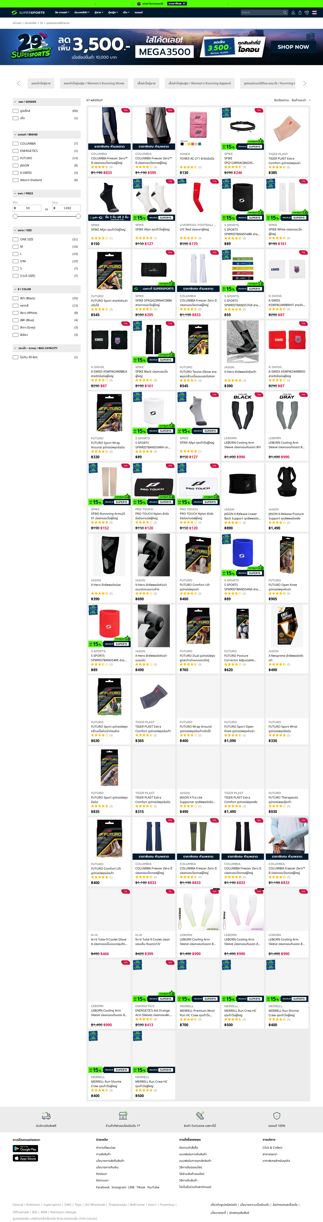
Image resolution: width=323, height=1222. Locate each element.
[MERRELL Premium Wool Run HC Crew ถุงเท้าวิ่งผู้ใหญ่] (198, 980)
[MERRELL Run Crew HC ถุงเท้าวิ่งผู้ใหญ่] (243, 980)
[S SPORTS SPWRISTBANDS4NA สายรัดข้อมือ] (243, 555)
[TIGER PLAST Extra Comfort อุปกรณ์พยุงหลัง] (243, 767)
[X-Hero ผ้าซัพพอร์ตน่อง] (109, 555)
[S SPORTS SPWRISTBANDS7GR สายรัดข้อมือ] (243, 270)
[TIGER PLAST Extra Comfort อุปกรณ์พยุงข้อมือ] (154, 767)
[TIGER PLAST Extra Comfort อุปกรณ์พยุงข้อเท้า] (154, 696)
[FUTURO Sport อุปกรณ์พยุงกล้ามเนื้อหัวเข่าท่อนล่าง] (109, 696)
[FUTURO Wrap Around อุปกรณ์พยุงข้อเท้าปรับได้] (198, 696)
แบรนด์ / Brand (28, 135)
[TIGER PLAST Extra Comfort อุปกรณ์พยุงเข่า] (287, 128)
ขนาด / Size (25, 230)
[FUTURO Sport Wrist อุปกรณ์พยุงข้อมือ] (287, 696)
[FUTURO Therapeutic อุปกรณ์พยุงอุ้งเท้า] (287, 767)
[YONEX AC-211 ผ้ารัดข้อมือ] (198, 128)
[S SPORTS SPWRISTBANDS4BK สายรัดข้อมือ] (243, 199)
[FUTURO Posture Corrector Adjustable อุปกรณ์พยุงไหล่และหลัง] (243, 626)
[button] (292, 100)
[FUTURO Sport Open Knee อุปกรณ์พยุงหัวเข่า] (243, 696)
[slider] (15, 216)
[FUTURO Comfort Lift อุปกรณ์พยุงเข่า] (198, 555)
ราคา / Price (25, 193)
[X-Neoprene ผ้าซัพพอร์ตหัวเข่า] (287, 626)
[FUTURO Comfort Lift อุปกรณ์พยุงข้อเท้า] (109, 838)
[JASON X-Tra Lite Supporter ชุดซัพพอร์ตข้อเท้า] (198, 767)
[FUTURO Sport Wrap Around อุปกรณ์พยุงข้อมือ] (109, 412)
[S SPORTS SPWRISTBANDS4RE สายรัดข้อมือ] (109, 626)
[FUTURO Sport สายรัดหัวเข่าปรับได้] (109, 270)
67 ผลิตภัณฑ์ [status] (94, 100)
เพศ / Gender (27, 102)
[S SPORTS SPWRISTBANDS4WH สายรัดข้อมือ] (154, 412)
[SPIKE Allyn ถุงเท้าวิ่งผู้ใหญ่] (109, 199)
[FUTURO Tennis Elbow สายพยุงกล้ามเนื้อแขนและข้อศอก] (198, 341)
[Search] (285, 13)
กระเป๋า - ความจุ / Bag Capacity (38, 348)
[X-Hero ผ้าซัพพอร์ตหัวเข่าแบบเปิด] (154, 626)
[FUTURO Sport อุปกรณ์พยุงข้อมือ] (109, 767)
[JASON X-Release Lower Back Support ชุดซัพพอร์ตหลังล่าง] (243, 484)
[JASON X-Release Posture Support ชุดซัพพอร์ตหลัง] (287, 484)
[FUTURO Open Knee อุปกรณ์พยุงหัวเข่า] (287, 555)
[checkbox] (41, 83)
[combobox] (264, 13)
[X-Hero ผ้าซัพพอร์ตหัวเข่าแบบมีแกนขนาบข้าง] (154, 555)
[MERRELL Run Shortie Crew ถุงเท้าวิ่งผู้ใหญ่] (287, 980)
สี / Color (24, 289)
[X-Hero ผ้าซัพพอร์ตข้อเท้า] (243, 341)
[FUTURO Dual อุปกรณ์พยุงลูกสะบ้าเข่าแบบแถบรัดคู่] (198, 626)
